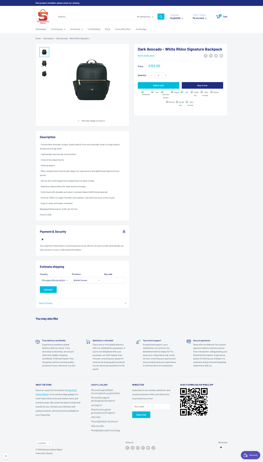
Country (44, 274)
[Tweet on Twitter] (216, 55)
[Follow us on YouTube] (148, 448)
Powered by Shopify (44, 453)
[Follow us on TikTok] (153, 448)
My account (199, 18)
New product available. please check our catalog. (58, 3)
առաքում (96, 405)
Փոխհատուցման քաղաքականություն (103, 411)
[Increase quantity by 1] (166, 75)
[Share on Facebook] (206, 55)
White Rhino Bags (146, 56)
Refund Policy (45, 303)
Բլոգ (107, 29)
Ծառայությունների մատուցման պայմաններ (105, 391)
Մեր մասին (97, 426)
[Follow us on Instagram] (138, 448)
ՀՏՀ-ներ (96, 417)
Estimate (48, 289)
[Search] (161, 17)
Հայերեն (41, 443)
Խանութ (75, 29)
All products (48, 38)
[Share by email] (221, 55)
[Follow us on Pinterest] (143, 448)
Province (76, 274)
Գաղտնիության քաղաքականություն (103, 399)
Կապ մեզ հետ (123, 29)
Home (38, 38)
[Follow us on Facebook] (127, 448)
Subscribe (141, 414)
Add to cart (158, 85)
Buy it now (202, 85)
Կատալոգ (56, 29)
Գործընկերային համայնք (105, 430)
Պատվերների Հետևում (104, 421)
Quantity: (142, 75)
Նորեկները (94, 29)
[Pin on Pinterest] (211, 55)
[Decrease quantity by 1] (151, 75)
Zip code (108, 274)
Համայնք (141, 29)
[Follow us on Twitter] (133, 448)
